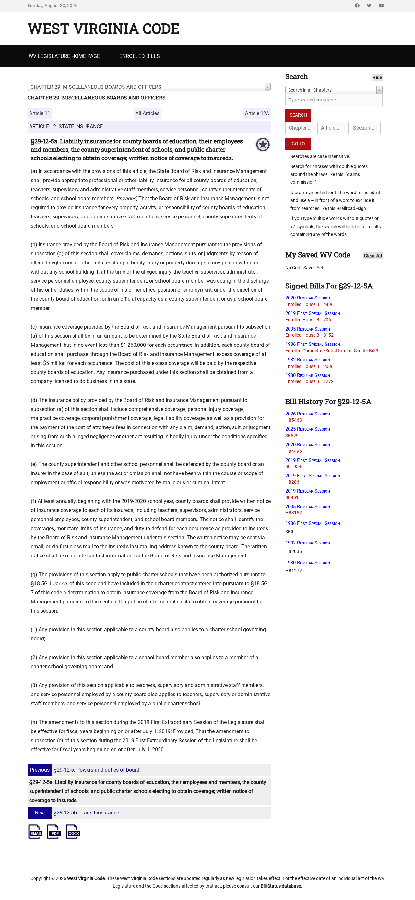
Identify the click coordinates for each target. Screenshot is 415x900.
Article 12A (257, 113)
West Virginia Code (104, 28)
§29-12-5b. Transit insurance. (77, 813)
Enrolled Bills (139, 56)
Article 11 (39, 113)
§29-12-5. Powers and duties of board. (85, 770)
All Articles (148, 113)
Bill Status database (281, 886)
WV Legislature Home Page (64, 56)
